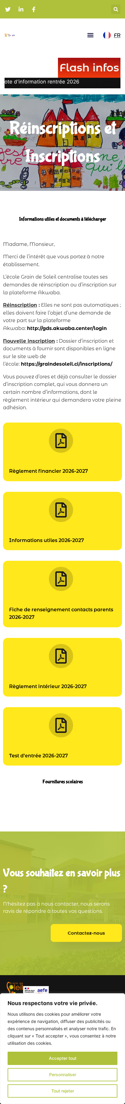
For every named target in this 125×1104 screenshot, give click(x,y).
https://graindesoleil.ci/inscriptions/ (66, 364)
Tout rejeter (62, 1090)
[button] (115, 9)
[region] (62, 1048)
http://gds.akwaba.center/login (67, 328)
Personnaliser (62, 1074)
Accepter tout (62, 1058)
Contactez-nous (86, 933)
